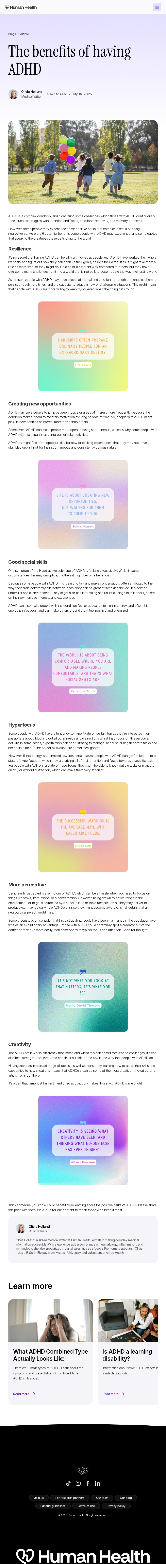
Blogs (12, 34)
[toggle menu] (157, 7)
